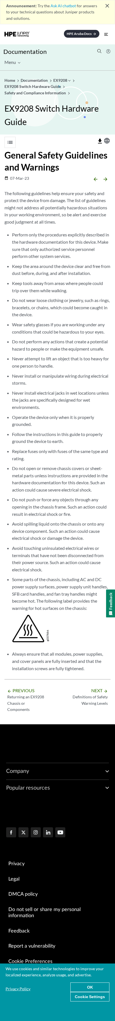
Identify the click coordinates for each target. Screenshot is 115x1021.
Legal (14, 879)
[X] (23, 832)
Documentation (25, 51)
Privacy (16, 863)
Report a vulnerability (31, 946)
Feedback (19, 931)
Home (10, 80)
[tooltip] (100, 141)
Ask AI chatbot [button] (63, 5)
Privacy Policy (18, 989)
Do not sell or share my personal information (44, 913)
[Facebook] (11, 832)
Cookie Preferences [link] (30, 961)
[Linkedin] (48, 832)
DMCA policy (23, 894)
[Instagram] (36, 832)
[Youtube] (60, 832)
